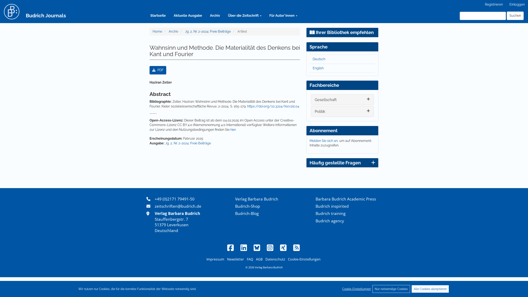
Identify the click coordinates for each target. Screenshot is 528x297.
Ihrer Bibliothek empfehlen (344, 32)
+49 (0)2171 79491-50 (174, 199)
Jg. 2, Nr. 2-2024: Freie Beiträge (208, 31)
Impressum (215, 259)
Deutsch (319, 59)
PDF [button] (160, 70)
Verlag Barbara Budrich (256, 199)
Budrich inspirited (332, 206)
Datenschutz (275, 259)
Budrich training (330, 213)
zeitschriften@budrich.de (178, 206)
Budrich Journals (46, 16)
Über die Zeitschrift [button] (243, 16)
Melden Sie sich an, (324, 141)
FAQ (250, 259)
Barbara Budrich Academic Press (346, 199)
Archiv (215, 16)
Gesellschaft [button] (326, 100)
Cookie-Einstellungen (356, 289)
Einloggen (517, 4)
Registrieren (494, 4)
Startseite (158, 16)
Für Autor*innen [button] (282, 16)
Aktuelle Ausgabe (188, 16)
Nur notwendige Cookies (391, 289)
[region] (264, 289)
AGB (259, 259)
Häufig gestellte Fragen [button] (335, 162)
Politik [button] (320, 111)
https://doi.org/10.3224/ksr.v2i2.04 (273, 106)
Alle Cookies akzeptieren (430, 289)
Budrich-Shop (247, 206)
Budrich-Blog (247, 213)
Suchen (515, 16)
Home (157, 31)
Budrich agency (330, 221)
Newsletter (235, 259)
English (318, 68)
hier (233, 130)
